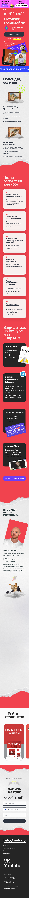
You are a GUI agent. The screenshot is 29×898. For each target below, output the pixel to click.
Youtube (12, 865)
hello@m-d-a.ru (14, 840)
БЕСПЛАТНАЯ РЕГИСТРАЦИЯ (14, 478)
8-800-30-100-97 (8, 874)
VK (7, 860)
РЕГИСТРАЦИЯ (14, 34)
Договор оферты (7, 850)
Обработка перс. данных (9, 848)
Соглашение (6, 853)
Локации (5, 845)
